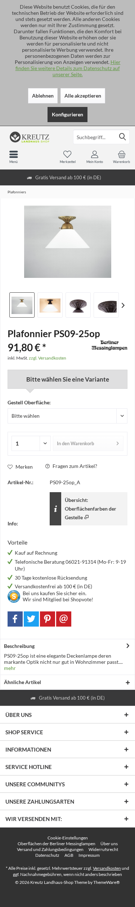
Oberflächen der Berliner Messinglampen (56, 843)
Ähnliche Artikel (22, 682)
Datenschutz (47, 855)
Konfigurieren (67, 114)
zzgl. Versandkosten (47, 358)
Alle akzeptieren (82, 96)
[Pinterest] (47, 619)
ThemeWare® (106, 882)
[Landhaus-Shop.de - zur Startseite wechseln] (33, 137)
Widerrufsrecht (103, 849)
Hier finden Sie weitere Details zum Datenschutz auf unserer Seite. (68, 68)
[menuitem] (121, 156)
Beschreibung (19, 646)
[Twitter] (31, 619)
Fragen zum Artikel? (74, 466)
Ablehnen (43, 96)
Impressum (89, 855)
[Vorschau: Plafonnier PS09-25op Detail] (78, 305)
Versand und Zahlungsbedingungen (50, 849)
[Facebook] (15, 619)
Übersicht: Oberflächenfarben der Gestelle (90, 508)
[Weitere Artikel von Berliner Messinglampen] (109, 345)
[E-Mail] (63, 619)
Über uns (109, 843)
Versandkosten (107, 868)
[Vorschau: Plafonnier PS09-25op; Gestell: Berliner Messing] (22, 305)
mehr (10, 668)
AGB (68, 855)
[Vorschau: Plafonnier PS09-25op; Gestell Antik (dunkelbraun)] (50, 305)
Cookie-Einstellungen (68, 838)
